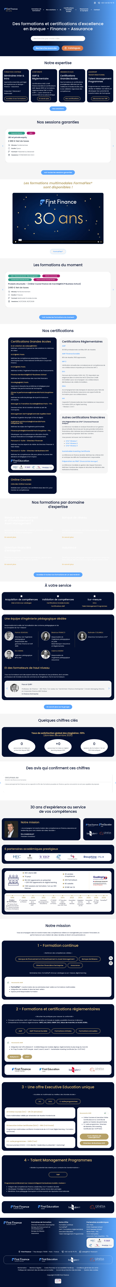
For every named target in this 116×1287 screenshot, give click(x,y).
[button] (3, 146)
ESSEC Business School (94, 1227)
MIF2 (41, 1022)
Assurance (35, 1233)
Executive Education (66, 1232)
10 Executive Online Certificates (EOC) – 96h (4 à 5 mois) (30, 1125)
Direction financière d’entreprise (42, 1225)
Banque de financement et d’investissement (40, 1228)
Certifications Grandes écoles (69, 9)
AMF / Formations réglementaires (71, 1229)
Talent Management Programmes (71, 1234)
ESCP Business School (94, 1229)
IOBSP (54, 1022)
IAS (45, 1022)
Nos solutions (51, 10)
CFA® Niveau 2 (72, 443)
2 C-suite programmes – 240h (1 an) (22, 1141)
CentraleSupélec (93, 1234)
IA (60, 10)
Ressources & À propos (84, 10)
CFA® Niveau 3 (72, 446)
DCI (58, 1022)
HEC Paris (90, 1225)
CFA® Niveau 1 (71, 441)
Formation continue (66, 1225)
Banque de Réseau (37, 1231)
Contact (97, 10)
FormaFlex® (16, 987)
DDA (49, 1022)
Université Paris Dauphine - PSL (97, 1236)
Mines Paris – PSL (92, 1232)
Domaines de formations (36, 10)
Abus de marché (67, 1022)
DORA (85, 1022)
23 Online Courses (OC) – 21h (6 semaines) (25, 1112)
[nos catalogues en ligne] (95, 3)
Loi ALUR (78, 1022)
